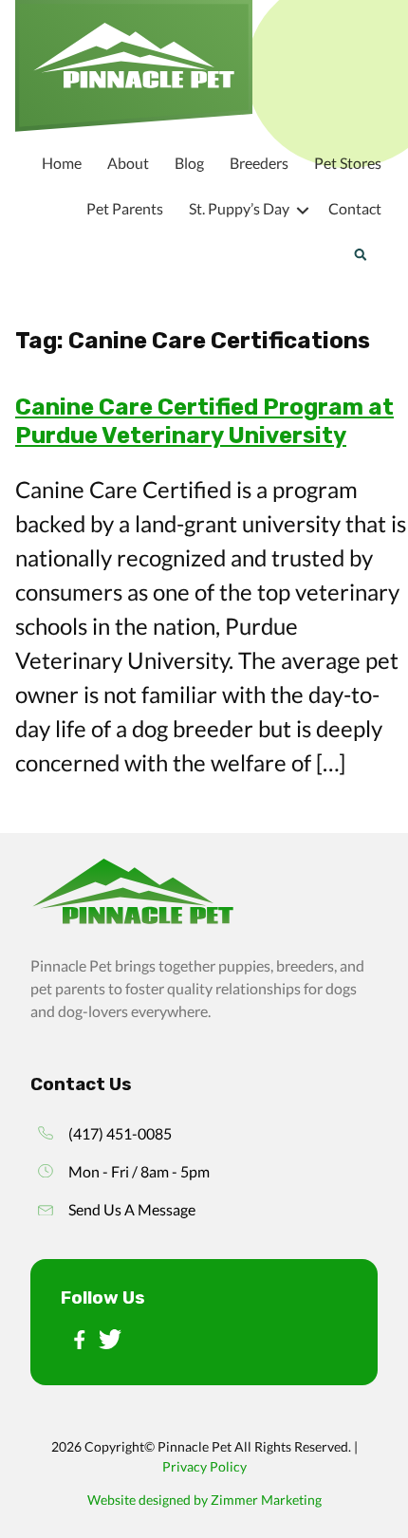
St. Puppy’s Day (239, 208)
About (128, 163)
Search (359, 254)
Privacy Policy (204, 1466)
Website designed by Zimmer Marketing (204, 1500)
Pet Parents (124, 208)
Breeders (259, 163)
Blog (189, 163)
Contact (354, 208)
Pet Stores (347, 163)
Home (62, 163)
